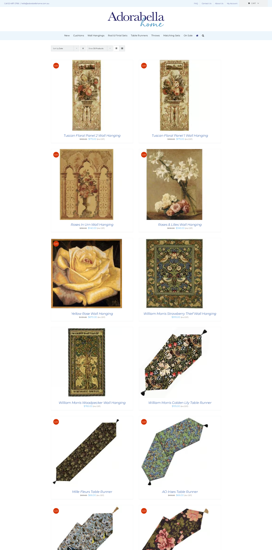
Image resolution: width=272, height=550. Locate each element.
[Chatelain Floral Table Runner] (174, 506)
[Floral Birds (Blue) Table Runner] (86, 506)
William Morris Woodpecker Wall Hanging (92, 403)
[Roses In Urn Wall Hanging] (86, 150)
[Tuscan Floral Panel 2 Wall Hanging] (86, 61)
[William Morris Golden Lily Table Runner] (174, 328)
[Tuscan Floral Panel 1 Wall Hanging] (174, 61)
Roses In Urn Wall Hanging (92, 225)
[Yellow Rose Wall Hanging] (86, 239)
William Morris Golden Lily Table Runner (180, 403)
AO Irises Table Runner (180, 492)
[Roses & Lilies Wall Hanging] (174, 150)
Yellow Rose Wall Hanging (92, 314)
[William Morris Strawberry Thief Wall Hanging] (174, 239)
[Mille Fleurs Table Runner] (86, 417)
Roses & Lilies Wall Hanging (180, 225)
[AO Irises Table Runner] (174, 417)
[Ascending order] (83, 48)
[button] (203, 35)
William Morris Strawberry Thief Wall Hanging (180, 314)
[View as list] (122, 48)
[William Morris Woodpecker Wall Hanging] (86, 328)
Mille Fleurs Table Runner (92, 492)
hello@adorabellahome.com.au (35, 3)
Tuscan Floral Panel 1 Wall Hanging (180, 136)
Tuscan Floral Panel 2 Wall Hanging (92, 136)
